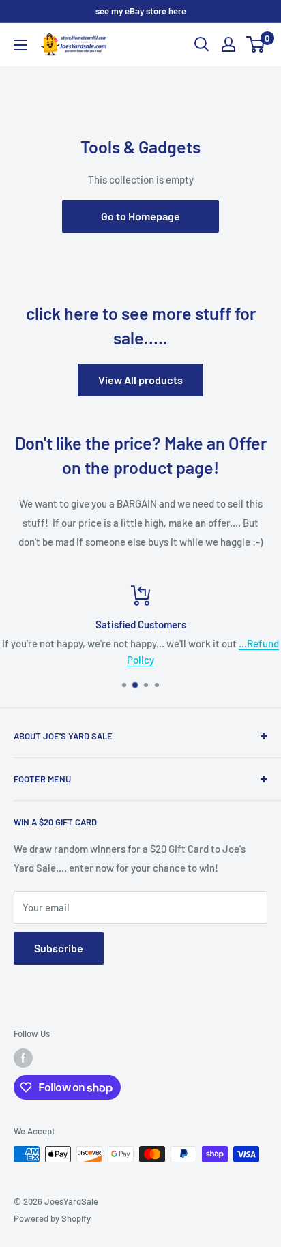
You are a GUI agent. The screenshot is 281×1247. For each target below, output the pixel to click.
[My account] (228, 44)
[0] (256, 44)
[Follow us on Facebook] (23, 1058)
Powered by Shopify (52, 1218)
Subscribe (58, 947)
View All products (140, 379)
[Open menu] (20, 45)
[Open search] (201, 44)
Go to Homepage (140, 215)
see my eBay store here (140, 10)
